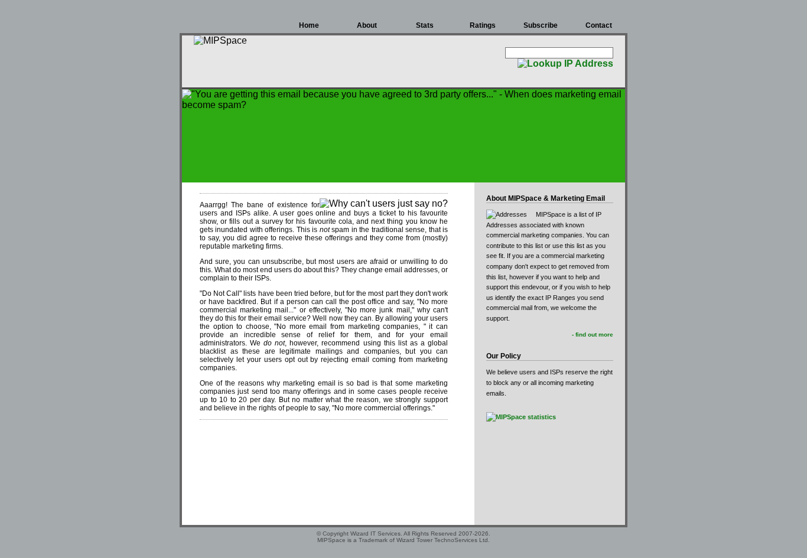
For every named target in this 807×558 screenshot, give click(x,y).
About (367, 25)
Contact (598, 25)
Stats (425, 25)
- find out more (592, 334)
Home (309, 25)
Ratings (483, 25)
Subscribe (540, 25)
